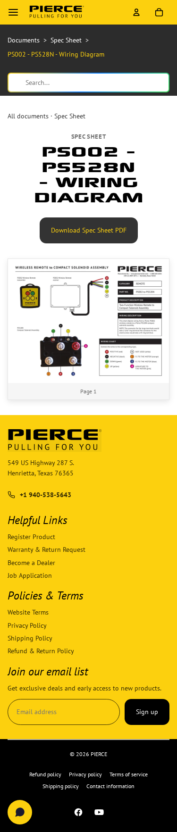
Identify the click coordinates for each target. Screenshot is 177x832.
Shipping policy (60, 786)
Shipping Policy (30, 638)
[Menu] (13, 12)
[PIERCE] (56, 12)
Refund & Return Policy (41, 651)
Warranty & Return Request (46, 549)
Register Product (31, 536)
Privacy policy (85, 774)
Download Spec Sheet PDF (88, 229)
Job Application (30, 575)
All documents (28, 116)
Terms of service (129, 774)
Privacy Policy (27, 625)
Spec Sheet (69, 116)
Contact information (110, 786)
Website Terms (28, 612)
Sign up (147, 711)
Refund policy (45, 774)
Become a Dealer (31, 562)
